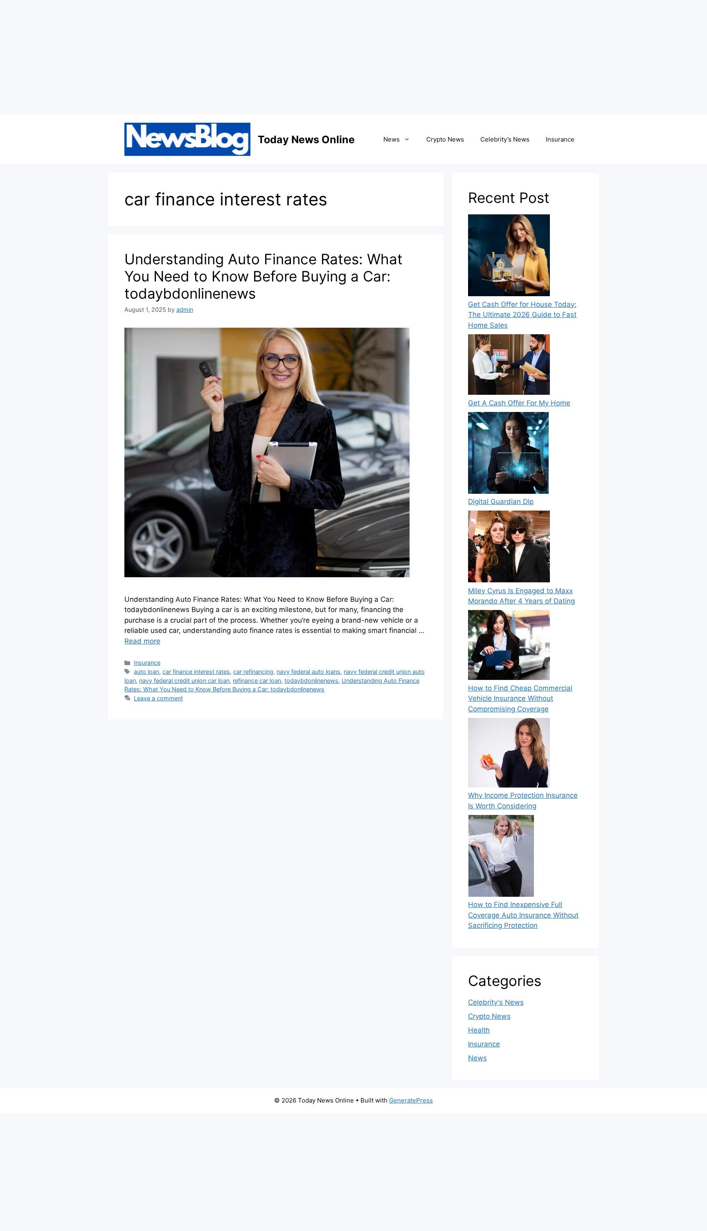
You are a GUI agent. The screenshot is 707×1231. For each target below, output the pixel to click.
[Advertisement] (245, 57)
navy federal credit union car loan (184, 680)
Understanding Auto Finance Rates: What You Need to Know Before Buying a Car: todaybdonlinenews (263, 276)
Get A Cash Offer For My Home (519, 403)
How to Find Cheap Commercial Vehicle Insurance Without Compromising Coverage (520, 698)
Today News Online (306, 139)
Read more (142, 641)
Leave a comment (158, 698)
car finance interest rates (196, 671)
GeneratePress (411, 1100)
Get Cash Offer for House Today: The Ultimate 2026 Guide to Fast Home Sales (522, 314)
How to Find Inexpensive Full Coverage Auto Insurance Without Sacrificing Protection (523, 914)
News (391, 139)
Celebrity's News (496, 1002)
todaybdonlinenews (311, 680)
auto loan (146, 671)
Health (479, 1030)
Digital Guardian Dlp (501, 501)
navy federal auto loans (308, 671)
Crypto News (445, 139)
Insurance (560, 139)
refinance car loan (257, 680)
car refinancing (253, 671)
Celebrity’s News (504, 139)
